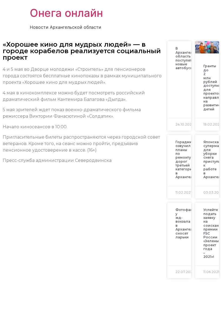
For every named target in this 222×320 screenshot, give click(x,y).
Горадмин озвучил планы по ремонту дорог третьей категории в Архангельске (188, 159)
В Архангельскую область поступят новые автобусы (189, 58)
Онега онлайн (66, 13)
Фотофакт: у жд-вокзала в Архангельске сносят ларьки (188, 223)
